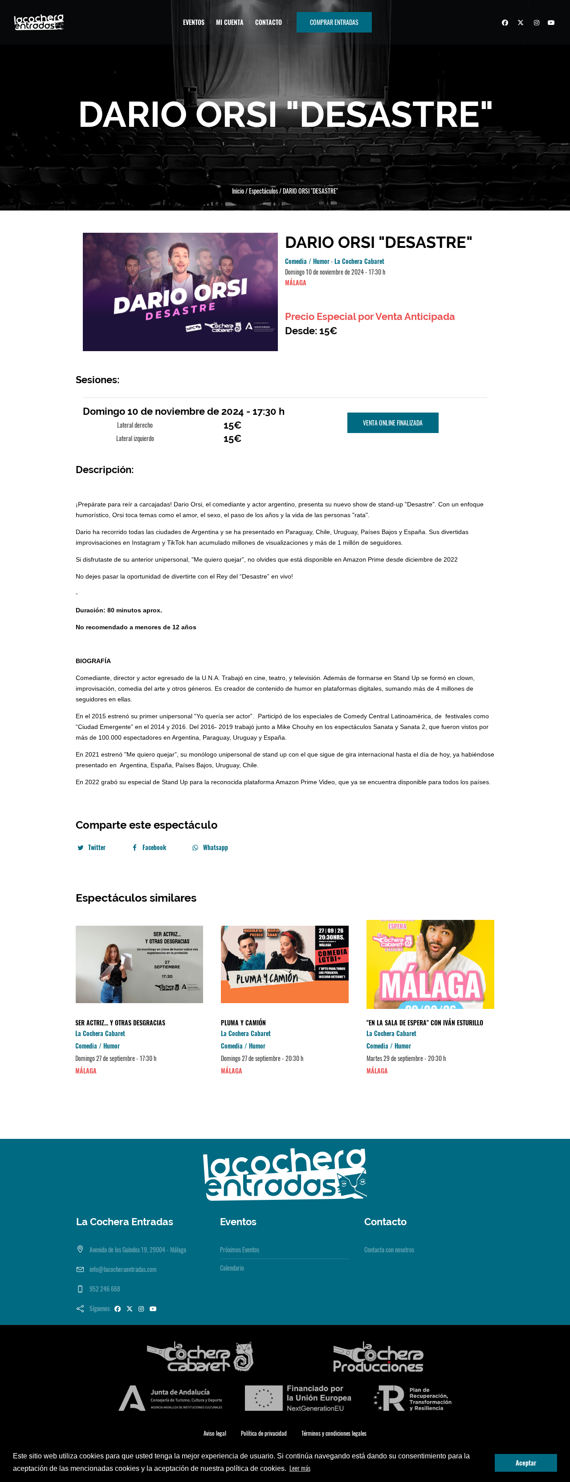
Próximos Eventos (239, 1249)
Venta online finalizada (393, 422)
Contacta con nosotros (389, 1249)
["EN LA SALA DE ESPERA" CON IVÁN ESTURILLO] (430, 964)
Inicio (238, 190)
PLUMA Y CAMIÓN (243, 1022)
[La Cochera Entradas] (285, 1173)
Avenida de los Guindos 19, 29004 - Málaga (138, 1249)
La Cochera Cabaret (359, 261)
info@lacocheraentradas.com (123, 1269)
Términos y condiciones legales (333, 1433)
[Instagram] (534, 23)
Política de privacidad (264, 1433)
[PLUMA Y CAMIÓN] (285, 964)
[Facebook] (503, 23)
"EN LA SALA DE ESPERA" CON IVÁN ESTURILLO (424, 1022)
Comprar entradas (334, 22)
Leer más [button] (299, 1468)
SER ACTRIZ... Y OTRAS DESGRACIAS (120, 1022)
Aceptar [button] (526, 1462)
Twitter (97, 847)
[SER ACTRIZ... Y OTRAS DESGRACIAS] (139, 964)
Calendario (232, 1267)
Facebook (154, 847)
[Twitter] (519, 23)
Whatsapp (215, 847)
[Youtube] (550, 23)
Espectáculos (263, 190)
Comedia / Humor (307, 261)
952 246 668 (105, 1288)
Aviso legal (215, 1433)
